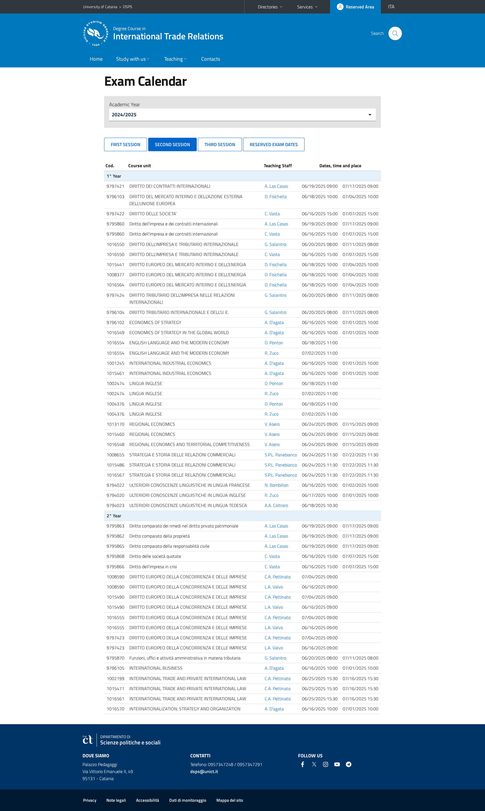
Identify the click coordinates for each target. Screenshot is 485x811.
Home (96, 59)
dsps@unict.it (204, 771)
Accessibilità (147, 800)
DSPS (127, 7)
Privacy (89, 800)
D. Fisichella (276, 196)
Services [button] (305, 6)
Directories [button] (268, 6)
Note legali (116, 800)
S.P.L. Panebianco (281, 454)
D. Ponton (274, 342)
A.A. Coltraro (276, 505)
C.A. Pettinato (277, 576)
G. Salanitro (275, 244)
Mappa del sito (229, 800)
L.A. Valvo (274, 586)
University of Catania (100, 7)
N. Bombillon (277, 485)
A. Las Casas (276, 186)
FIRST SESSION (125, 144)
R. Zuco (271, 353)
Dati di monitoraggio (187, 800)
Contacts (210, 59)
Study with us (131, 59)
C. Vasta (272, 213)
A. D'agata (274, 322)
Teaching (173, 59)
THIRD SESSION (220, 144)
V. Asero (272, 424)
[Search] (395, 33)
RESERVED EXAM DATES (274, 144)
